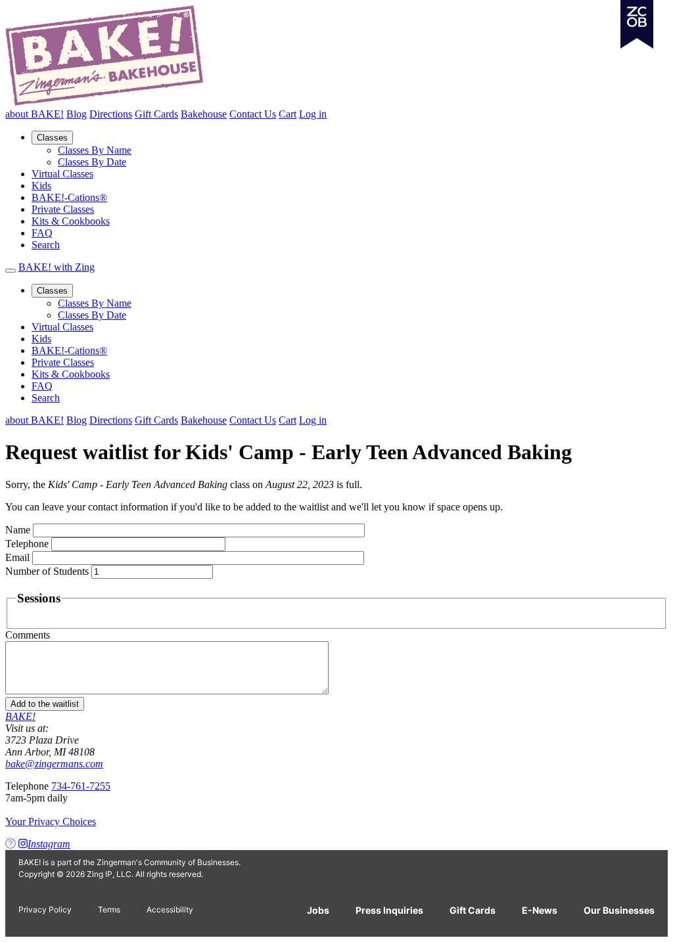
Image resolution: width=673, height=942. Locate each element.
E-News (539, 910)
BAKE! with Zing (56, 267)
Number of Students (47, 571)
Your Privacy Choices (50, 821)
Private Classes (63, 209)
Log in (313, 114)
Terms (109, 909)
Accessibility (170, 909)
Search (46, 244)
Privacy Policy (45, 909)
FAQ (42, 232)
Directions (110, 114)
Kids (41, 185)
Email (17, 557)
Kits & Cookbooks (71, 221)
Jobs (318, 910)
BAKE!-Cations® (69, 197)
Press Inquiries (389, 910)
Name (17, 529)
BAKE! (20, 716)
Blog (76, 114)
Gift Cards (156, 114)
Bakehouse (204, 114)
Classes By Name (94, 150)
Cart (287, 114)
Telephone (27, 543)
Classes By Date (92, 162)
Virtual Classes (62, 173)
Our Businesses (619, 910)
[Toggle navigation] (10, 271)
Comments (27, 634)
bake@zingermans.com (54, 763)
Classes (52, 138)
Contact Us (252, 114)
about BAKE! (34, 114)
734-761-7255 (80, 786)
